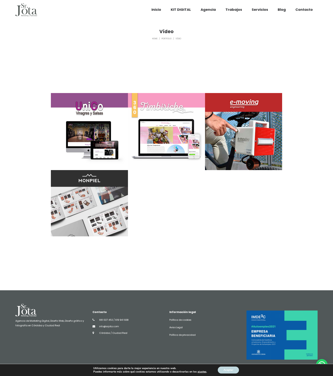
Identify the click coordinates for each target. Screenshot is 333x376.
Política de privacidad (182, 335)
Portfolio (166, 38)
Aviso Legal (176, 327)
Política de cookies (180, 319)
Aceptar (228, 370)
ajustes (202, 371)
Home (154, 38)
